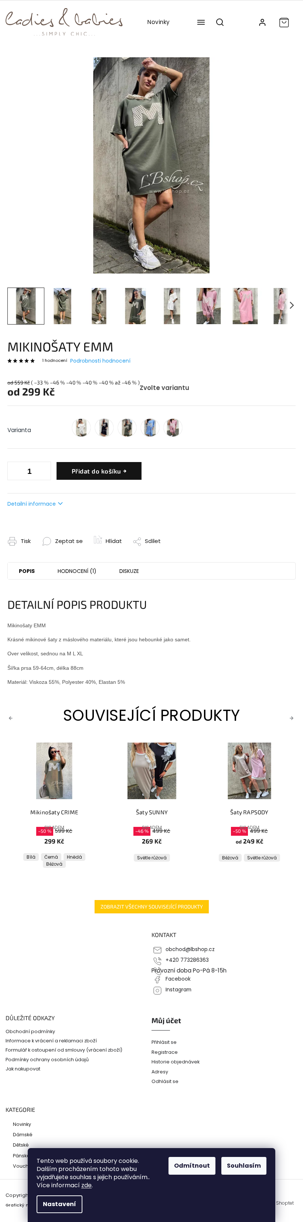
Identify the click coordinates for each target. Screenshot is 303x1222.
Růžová (249, 858)
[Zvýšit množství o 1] (15, 472)
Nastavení (59, 1204)
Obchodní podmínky (30, 1031)
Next (293, 718)
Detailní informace (31, 504)
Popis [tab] (27, 571)
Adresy (160, 1072)
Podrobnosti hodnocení (100, 360)
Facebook (178, 978)
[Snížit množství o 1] (44, 472)
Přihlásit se (164, 1042)
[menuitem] (158, 22)
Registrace (165, 1052)
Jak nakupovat (23, 1069)
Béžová (133, 858)
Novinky (22, 1124)
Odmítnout (192, 1165)
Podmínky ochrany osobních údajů (47, 1059)
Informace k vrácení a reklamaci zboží (51, 1041)
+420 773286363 (187, 960)
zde (86, 1185)
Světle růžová (54, 858)
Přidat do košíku (96, 471)
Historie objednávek (176, 1062)
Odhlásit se (165, 1081)
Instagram (178, 989)
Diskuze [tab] (129, 571)
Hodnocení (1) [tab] (77, 571)
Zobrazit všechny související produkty (152, 906)
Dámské (23, 1134)
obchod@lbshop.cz (190, 949)
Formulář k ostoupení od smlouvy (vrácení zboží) (64, 1050)
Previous (12, 718)
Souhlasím (244, 1165)
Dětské (21, 1145)
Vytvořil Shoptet (276, 1203)
